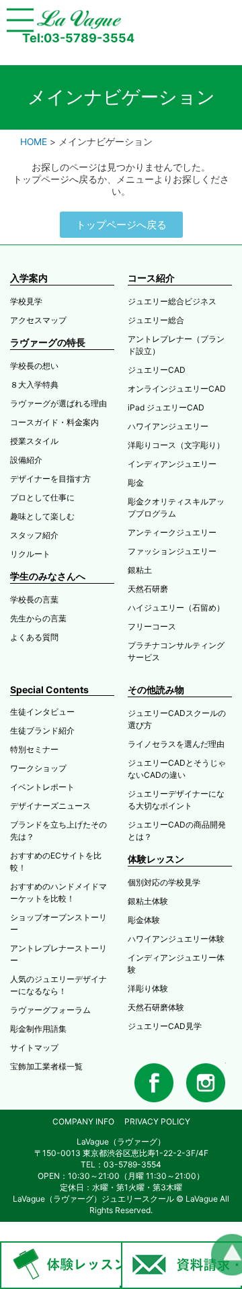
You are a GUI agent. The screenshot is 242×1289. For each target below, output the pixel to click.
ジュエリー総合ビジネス (172, 301)
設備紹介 (26, 460)
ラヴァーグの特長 (47, 342)
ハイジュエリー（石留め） (176, 608)
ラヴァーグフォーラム (50, 1010)
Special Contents (49, 689)
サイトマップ (34, 1047)
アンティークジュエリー (172, 532)
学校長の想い (34, 366)
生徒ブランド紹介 (42, 730)
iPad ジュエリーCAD (166, 407)
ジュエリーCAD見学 (165, 1026)
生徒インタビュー (42, 712)
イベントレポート (42, 787)
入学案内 (29, 277)
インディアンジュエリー (172, 464)
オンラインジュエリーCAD (177, 389)
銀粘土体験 (148, 901)
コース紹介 (151, 277)
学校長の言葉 (34, 599)
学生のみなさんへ (47, 576)
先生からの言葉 (38, 618)
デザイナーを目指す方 (50, 479)
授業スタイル (34, 441)
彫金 (136, 483)
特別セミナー (34, 749)
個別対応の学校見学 (164, 882)
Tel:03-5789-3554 (78, 38)
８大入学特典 (34, 385)
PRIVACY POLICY (157, 1121)
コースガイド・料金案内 (54, 422)
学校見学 (26, 301)
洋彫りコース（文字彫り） (176, 445)
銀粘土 (140, 570)
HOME (33, 141)
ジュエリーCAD (157, 370)
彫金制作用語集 (38, 1029)
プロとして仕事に (42, 497)
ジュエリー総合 (156, 320)
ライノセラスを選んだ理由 (176, 744)
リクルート (30, 554)
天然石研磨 (148, 589)
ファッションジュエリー (172, 551)
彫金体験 (144, 920)
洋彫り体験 (148, 988)
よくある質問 (34, 637)
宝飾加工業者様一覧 (46, 1066)
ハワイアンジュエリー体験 (176, 939)
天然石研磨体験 (156, 1007)
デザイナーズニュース (50, 806)
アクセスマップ (38, 320)
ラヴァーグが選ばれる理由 (58, 403)
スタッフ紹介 (34, 535)
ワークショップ (38, 768)
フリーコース (152, 626)
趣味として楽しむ (42, 516)
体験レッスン (156, 858)
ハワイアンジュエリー (168, 426)
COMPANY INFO (83, 1121)
